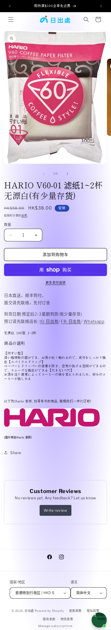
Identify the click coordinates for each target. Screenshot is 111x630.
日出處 (29, 611)
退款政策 (75, 611)
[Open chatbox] (99, 620)
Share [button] (15, 452)
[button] (11, 19)
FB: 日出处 (71, 321)
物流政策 (67, 619)
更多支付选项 (56, 283)
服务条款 (49, 619)
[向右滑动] (67, 174)
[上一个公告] (10, 6)
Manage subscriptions (55, 626)
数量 (7, 224)
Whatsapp (94, 321)
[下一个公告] (101, 6)
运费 (24, 215)
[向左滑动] (44, 174)
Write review (55, 510)
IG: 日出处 (49, 321)
